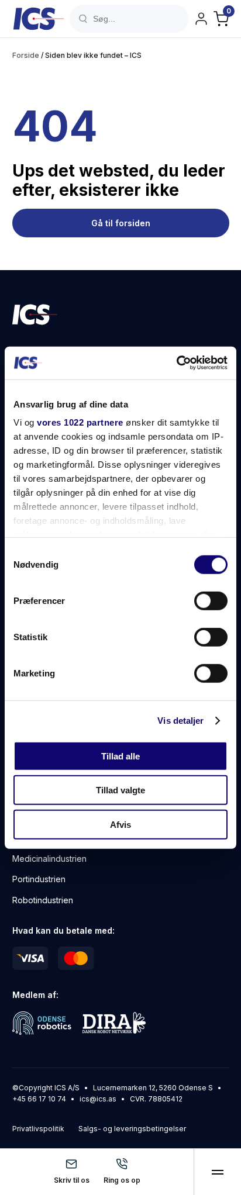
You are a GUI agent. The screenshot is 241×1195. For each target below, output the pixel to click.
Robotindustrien (42, 900)
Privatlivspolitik (38, 1128)
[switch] (211, 600)
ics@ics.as (98, 1098)
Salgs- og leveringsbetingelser (132, 1128)
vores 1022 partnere (80, 422)
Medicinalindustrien (49, 859)
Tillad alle (120, 756)
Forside (25, 55)
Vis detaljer (180, 721)
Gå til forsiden (120, 223)
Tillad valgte (120, 790)
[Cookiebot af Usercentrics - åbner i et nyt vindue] (176, 363)
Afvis (120, 824)
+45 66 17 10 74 (39, 1098)
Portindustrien (39, 879)
